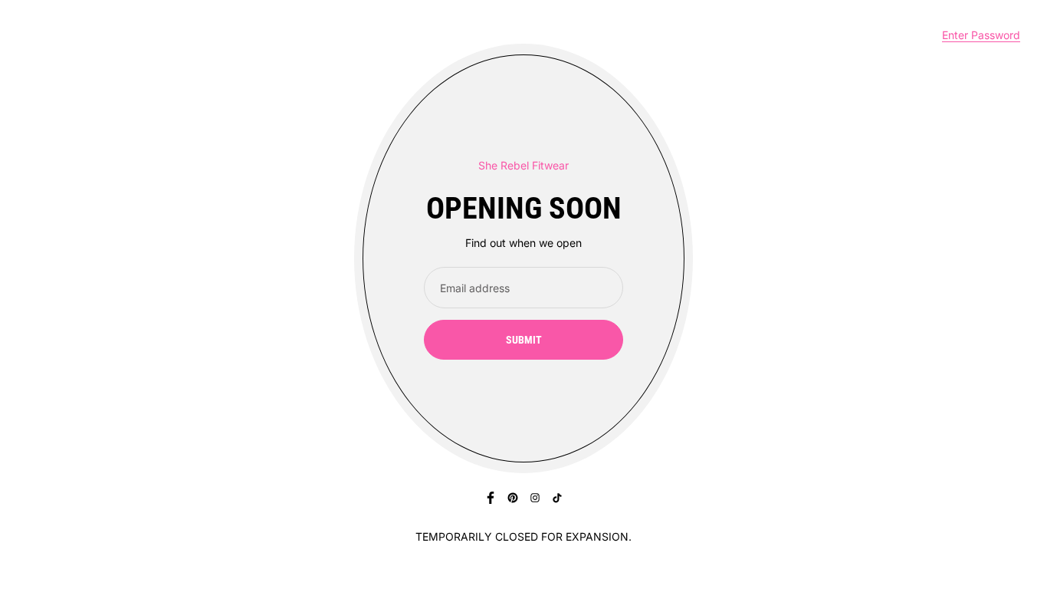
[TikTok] (557, 498)
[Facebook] (490, 498)
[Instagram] (535, 498)
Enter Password (981, 34)
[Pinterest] (513, 498)
